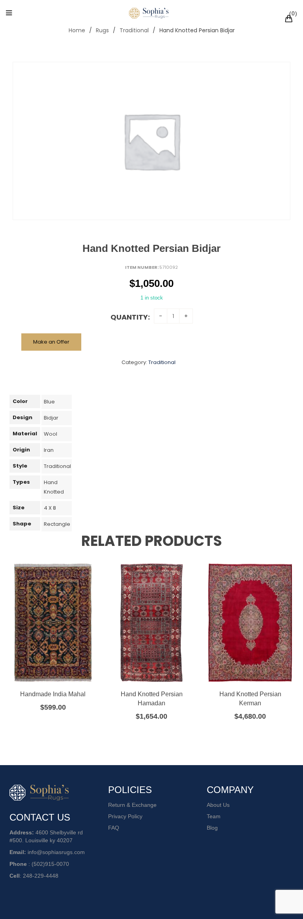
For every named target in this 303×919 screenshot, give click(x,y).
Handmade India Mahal (53, 694)
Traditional (134, 30)
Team (214, 816)
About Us (218, 805)
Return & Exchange (132, 805)
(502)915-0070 (50, 864)
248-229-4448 (40, 876)
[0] (290, 20)
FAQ (113, 828)
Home (77, 30)
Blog (212, 828)
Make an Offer (51, 342)
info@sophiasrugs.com (56, 852)
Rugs (102, 30)
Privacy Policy (125, 816)
